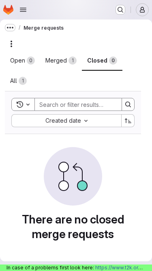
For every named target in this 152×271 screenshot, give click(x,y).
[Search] (128, 104)
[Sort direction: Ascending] (128, 120)
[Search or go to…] (120, 10)
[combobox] (66, 120)
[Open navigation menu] (23, 9)
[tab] (22, 60)
